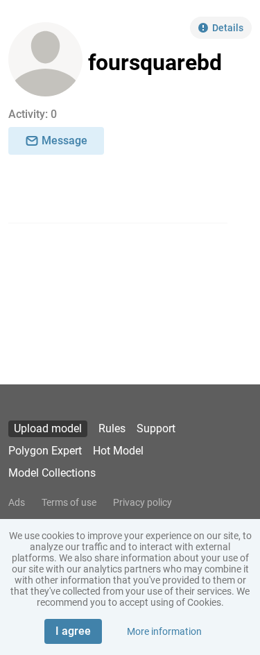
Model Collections (52, 472)
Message (64, 140)
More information (164, 631)
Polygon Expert (45, 450)
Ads (16, 502)
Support (156, 428)
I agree (73, 631)
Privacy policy (142, 502)
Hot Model (118, 450)
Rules (111, 428)
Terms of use (69, 502)
